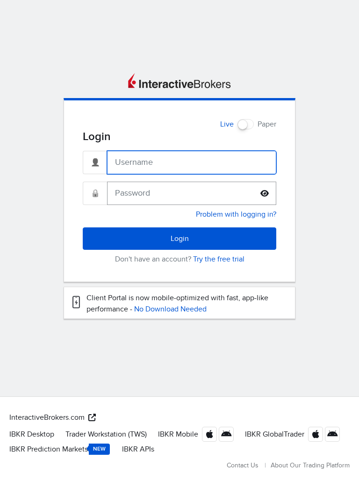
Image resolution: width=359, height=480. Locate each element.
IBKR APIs (138, 449)
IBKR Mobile (178, 434)
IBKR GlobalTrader (274, 434)
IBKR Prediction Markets (57, 449)
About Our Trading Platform (310, 465)
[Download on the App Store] (209, 434)
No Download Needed (170, 309)
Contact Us (242, 465)
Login (180, 238)
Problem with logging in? (236, 214)
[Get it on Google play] (226, 434)
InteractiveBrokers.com (47, 417)
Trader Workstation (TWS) (106, 434)
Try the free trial (218, 259)
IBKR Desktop (31, 434)
